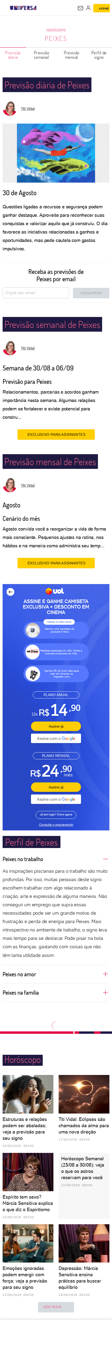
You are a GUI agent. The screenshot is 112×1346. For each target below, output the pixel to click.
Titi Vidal (28, 109)
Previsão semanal (41, 55)
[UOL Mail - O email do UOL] (80, 8)
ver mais (52, 1307)
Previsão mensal (71, 55)
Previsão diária (13, 55)
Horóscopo (56, 30)
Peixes (56, 38)
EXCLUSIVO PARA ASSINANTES (57, 434)
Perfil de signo (99, 55)
